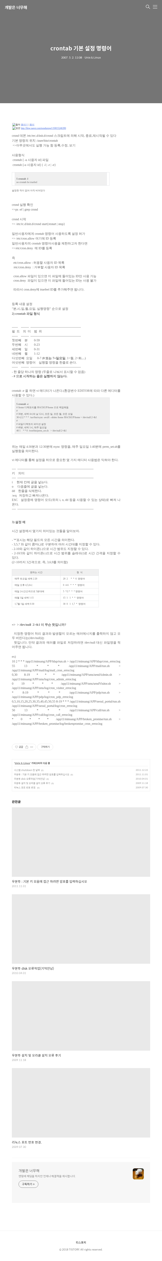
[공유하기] (26, 747)
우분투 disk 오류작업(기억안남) (29, 779)
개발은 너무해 (16, 7)
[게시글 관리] (31, 747)
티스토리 (81, 1242)
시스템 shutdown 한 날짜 (27, 770)
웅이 (32, 124)
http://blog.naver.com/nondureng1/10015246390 (43, 128)
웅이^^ (24, 124)
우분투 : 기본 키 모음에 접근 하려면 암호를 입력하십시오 (41, 774)
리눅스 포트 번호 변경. (25, 787)
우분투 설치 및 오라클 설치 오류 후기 (32, 783)
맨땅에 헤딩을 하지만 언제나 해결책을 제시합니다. (47, 1176)
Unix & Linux (22, 763)
